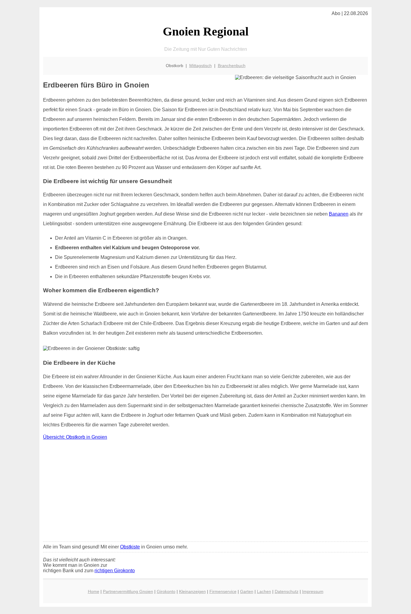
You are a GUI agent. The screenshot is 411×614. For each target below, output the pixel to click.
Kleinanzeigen (192, 591)
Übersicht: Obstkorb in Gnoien (75, 437)
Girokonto (166, 591)
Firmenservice (222, 591)
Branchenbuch (232, 65)
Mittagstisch (200, 65)
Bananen (338, 213)
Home (93, 591)
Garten (246, 591)
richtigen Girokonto (114, 570)
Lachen (264, 591)
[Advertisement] (205, 492)
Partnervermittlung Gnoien (128, 591)
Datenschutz (286, 591)
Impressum (312, 591)
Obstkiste (130, 546)
